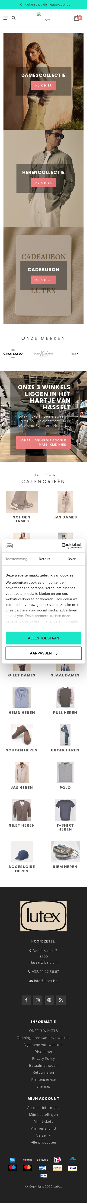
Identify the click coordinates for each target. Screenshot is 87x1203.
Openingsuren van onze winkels (43, 1038)
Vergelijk (43, 1135)
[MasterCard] (27, 1167)
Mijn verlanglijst (43, 1128)
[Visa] (72, 1167)
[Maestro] (12, 1167)
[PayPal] (57, 1167)
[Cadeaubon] (42, 1159)
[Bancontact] (42, 1167)
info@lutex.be (46, 981)
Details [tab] (44, 559)
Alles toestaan (43, 638)
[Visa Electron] (43, 1175)
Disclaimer (43, 1051)
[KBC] (72, 1159)
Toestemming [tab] (16, 559)
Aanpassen (41, 653)
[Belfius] (27, 1159)
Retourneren (43, 1072)
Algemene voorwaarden (44, 1044)
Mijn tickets (43, 1121)
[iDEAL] (57, 1159)
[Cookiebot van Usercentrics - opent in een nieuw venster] (62, 546)
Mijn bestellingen (43, 1114)
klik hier (43, 85)
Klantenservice (43, 1079)
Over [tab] (71, 559)
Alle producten (43, 1142)
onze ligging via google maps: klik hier (43, 442)
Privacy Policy (43, 1058)
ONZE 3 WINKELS (43, 1031)
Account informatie (43, 1107)
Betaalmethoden (43, 1065)
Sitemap (43, 1086)
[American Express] (12, 1159)
